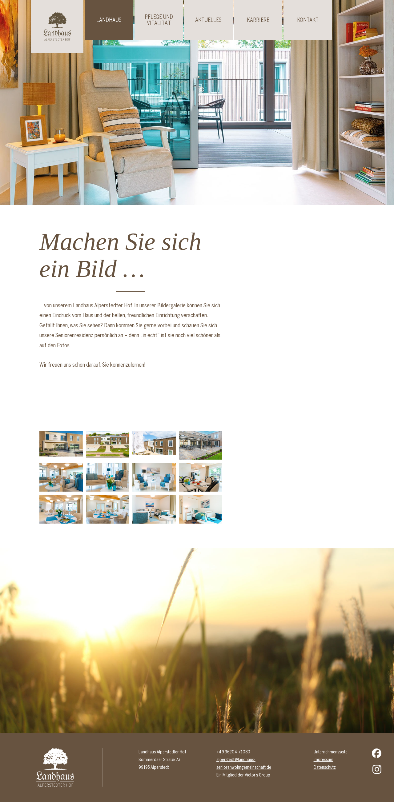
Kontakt (308, 20)
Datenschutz (325, 767)
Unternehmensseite (331, 751)
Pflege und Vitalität (159, 20)
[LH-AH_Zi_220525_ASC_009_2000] (200, 509)
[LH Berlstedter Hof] (200, 445)
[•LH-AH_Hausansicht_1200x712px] (61, 445)
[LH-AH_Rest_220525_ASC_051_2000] (107, 509)
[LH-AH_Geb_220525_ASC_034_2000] (107, 445)
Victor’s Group (257, 774)
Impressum (323, 759)
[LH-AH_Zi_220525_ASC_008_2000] (154, 509)
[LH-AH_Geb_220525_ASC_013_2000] (154, 445)
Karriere (258, 20)
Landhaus (109, 20)
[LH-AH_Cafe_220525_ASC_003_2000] (200, 477)
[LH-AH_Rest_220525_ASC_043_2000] (61, 509)
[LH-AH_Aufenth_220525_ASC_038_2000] (61, 477)
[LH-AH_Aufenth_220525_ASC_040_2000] (154, 477)
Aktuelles (208, 20)
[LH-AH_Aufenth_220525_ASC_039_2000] (107, 477)
